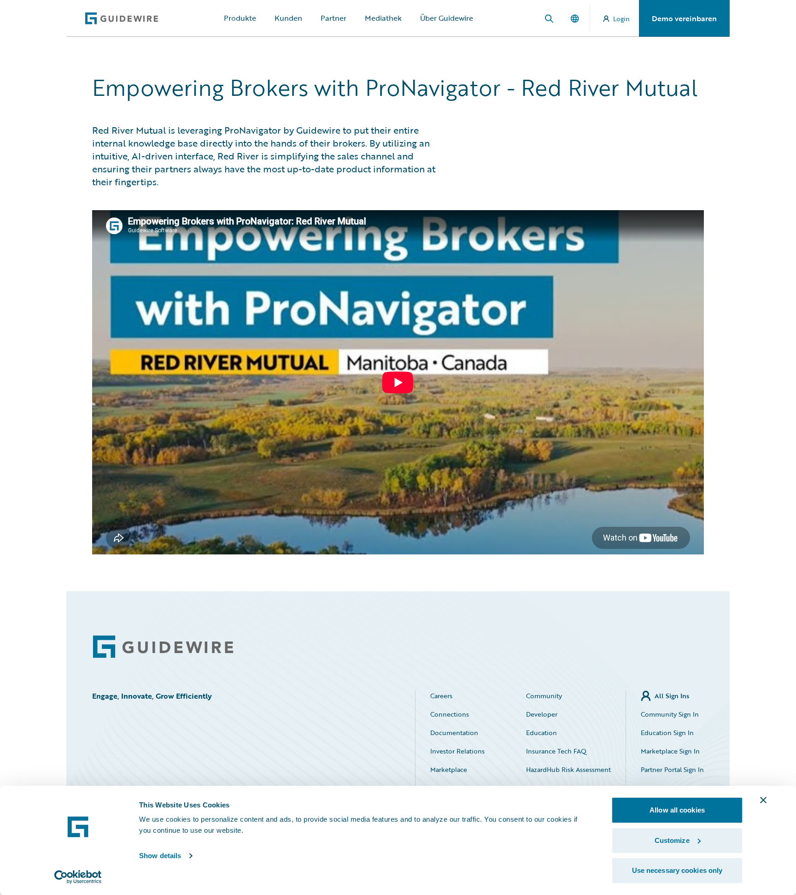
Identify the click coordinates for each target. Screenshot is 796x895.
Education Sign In (667, 732)
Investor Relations (457, 751)
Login (621, 19)
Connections (449, 714)
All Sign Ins (672, 696)
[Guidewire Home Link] (163, 647)
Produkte (240, 18)
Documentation (454, 732)
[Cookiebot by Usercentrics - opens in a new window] (78, 877)
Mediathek (383, 18)
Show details (160, 856)
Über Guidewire (446, 18)
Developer (541, 714)
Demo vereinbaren (684, 18)
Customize (672, 840)
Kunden (288, 18)
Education (541, 732)
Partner (333, 18)
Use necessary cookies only (677, 870)
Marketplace (448, 769)
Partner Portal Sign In (672, 769)
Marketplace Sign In (670, 751)
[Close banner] (763, 800)
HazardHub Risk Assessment (568, 769)
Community (544, 696)
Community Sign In (670, 714)
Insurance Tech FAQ (556, 751)
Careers (441, 696)
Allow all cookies (677, 810)
